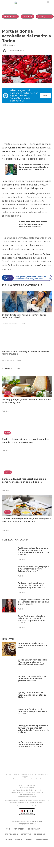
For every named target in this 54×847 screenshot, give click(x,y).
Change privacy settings (27, 824)
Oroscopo (42, 839)
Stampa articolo (15, 50)
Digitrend (38, 802)
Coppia (18, 839)
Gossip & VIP (34, 829)
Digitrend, (5, 323)
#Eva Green (27, 16)
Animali (29, 839)
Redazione (5, 411)
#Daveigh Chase (45, 16)
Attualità (19, 829)
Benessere (39, 834)
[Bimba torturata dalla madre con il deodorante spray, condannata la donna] (35, 231)
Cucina (8, 839)
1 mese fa (11, 360)
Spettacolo (11, 834)
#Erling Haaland (10, 16)
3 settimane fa (12, 323)
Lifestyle (26, 834)
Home (7, 829)
